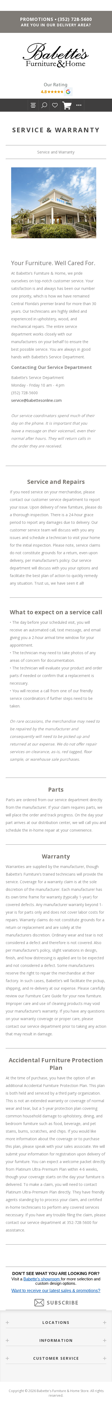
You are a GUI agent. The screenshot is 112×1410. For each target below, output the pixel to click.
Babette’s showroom (42, 1279)
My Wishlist (54, 105)
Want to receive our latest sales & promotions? (55, 1290)
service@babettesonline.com (36, 400)
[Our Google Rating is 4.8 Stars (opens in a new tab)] (56, 90)
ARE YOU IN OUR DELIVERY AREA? (56, 24)
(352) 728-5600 (75, 19)
